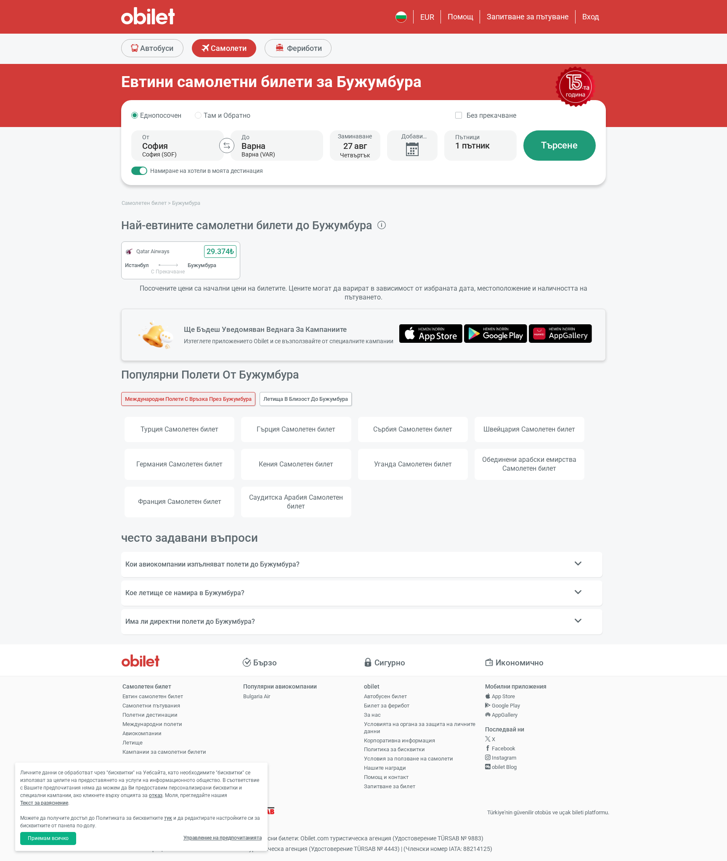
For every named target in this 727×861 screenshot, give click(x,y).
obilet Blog (504, 767)
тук (168, 818)
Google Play (505, 705)
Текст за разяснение (44, 803)
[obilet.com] (168, 23)
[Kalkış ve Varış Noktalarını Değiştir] (226, 145)
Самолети (228, 48)
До (245, 137)
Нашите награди (385, 768)
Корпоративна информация (399, 740)
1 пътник (472, 145)
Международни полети (152, 724)
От (145, 137)
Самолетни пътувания (151, 705)
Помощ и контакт (386, 777)
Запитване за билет (389, 786)
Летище (132, 742)
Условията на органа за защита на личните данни (419, 727)
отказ (155, 795)
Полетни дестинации (150, 715)
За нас (372, 715)
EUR (427, 17)
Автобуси (155, 48)
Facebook (503, 748)
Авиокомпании (142, 733)
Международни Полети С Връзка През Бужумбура (188, 399)
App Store (503, 696)
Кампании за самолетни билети (164, 752)
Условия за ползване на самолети (408, 758)
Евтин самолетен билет (152, 696)
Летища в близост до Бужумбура (305, 399)
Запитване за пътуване (528, 16)
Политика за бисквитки (394, 749)
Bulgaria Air (256, 696)
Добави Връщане (412, 136)
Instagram (503, 758)
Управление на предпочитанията (222, 838)
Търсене (559, 145)
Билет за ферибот (386, 705)
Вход (590, 16)
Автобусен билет (385, 696)
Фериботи (303, 48)
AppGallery (504, 715)
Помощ (460, 16)
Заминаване (355, 136)
